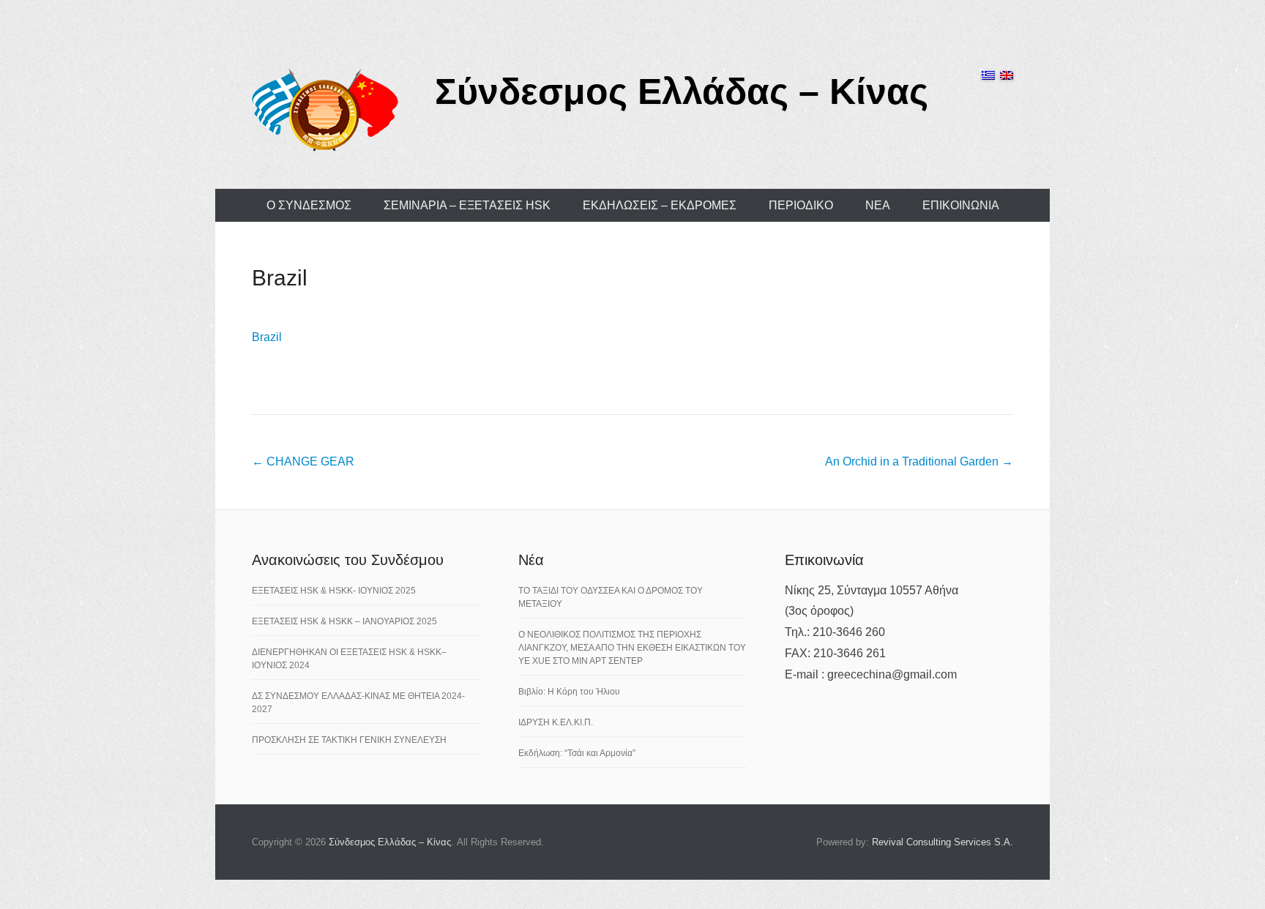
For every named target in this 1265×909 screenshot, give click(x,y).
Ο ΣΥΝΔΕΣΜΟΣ (308, 205)
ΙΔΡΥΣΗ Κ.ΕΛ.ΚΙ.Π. (555, 722)
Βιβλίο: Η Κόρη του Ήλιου (569, 692)
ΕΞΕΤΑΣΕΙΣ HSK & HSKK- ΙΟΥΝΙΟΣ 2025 (334, 591)
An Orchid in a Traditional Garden (919, 461)
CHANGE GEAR (303, 461)
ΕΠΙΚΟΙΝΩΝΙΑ (960, 205)
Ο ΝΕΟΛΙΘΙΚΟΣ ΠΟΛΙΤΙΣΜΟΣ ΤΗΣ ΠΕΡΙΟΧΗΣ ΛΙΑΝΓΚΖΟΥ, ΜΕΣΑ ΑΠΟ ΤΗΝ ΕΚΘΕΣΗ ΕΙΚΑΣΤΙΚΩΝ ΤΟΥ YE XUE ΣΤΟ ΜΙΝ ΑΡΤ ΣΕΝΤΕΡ (632, 647)
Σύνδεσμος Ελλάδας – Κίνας (681, 91)
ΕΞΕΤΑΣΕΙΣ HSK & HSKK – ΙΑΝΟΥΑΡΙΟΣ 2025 (344, 621)
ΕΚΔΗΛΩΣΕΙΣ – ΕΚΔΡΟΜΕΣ (659, 205)
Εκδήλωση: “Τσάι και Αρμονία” (576, 753)
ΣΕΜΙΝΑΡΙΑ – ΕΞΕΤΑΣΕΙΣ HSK (467, 205)
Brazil (279, 278)
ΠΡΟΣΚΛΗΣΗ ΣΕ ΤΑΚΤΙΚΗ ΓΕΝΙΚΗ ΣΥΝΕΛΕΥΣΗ (349, 740)
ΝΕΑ (877, 205)
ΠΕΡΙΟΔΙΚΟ (801, 205)
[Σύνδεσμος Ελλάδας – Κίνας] (325, 109)
